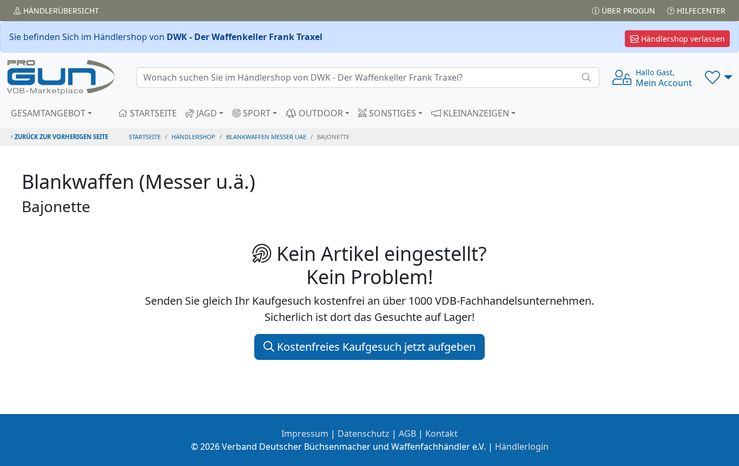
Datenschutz (364, 433)
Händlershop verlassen (682, 39)
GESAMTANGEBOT (48, 113)
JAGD (205, 113)
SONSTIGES (391, 113)
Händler (60, 10)
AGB (407, 433)
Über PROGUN (627, 10)
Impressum (304, 433)
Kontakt (441, 433)
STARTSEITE (152, 113)
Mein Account (664, 78)
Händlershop (193, 137)
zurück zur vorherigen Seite (60, 137)
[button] (719, 77)
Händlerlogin (522, 446)
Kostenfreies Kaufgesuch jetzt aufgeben (375, 346)
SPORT (255, 113)
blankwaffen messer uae (266, 137)
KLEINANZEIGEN (475, 113)
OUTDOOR (319, 113)
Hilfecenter (700, 10)
